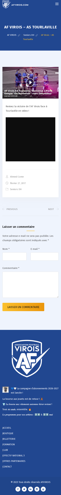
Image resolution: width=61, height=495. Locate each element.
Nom (6, 249)
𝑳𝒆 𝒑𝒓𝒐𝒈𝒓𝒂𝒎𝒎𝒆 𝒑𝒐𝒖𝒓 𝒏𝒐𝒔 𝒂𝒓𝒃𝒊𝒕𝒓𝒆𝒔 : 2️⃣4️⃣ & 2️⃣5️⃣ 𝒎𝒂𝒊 (27, 414)
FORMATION (8, 444)
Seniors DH (15, 189)
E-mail (35, 249)
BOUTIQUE (7, 433)
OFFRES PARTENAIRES (13, 461)
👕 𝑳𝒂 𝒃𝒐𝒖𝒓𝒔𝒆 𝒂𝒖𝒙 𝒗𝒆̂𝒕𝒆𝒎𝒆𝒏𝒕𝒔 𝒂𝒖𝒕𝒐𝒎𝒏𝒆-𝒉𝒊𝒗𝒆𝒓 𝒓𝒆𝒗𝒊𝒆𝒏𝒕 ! (27, 404)
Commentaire (10, 268)
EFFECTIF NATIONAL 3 (13, 455)
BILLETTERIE (8, 439)
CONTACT (7, 466)
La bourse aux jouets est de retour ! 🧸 (22, 399)
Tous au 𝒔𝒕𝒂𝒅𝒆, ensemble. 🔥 (16, 409)
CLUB (5, 450)
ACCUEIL (6, 427)
